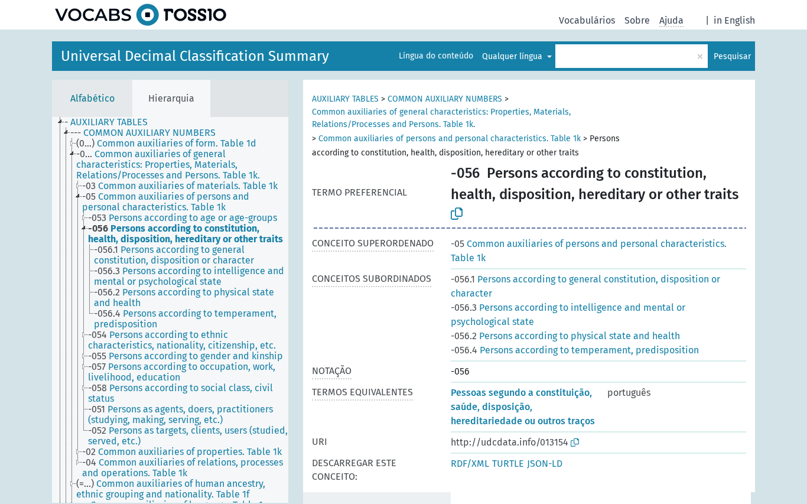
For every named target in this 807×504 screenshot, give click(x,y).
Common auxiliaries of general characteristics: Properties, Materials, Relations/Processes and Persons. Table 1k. (441, 118)
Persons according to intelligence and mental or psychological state (568, 314)
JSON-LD (544, 463)
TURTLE (508, 463)
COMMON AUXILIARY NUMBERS (445, 99)
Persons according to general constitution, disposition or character (585, 286)
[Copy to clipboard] (457, 214)
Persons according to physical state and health (565, 336)
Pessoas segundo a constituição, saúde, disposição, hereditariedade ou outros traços (523, 407)
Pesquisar (732, 56)
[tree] (170, 310)
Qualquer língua (513, 56)
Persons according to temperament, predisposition (575, 350)
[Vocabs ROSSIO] (140, 15)
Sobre (637, 20)
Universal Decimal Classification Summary (195, 56)
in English (734, 20)
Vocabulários (587, 20)
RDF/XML (470, 463)
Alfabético (92, 98)
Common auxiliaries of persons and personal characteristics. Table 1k (449, 139)
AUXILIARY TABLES (345, 99)
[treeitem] (111, 122)
